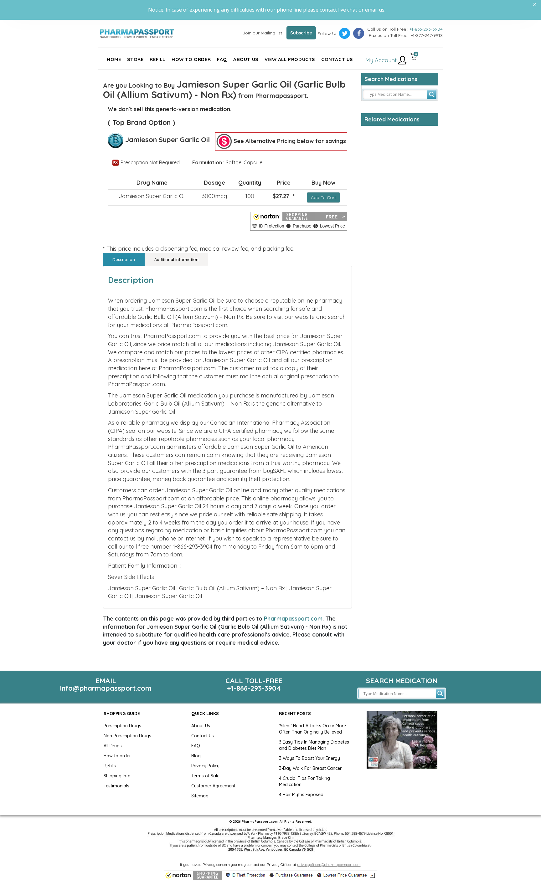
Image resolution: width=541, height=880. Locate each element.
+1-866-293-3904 (426, 29)
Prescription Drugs (122, 726)
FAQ (195, 746)
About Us (200, 726)
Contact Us (202, 736)
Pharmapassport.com (293, 618)
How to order (117, 756)
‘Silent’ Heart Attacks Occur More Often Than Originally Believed (312, 729)
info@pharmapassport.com (106, 688)
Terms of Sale (205, 776)
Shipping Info (117, 776)
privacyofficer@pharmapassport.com (329, 864)
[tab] (124, 259)
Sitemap (200, 796)
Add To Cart (323, 197)
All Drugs (113, 746)
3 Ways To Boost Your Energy (309, 758)
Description (123, 259)
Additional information (176, 259)
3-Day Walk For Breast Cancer (310, 768)
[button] (298, 221)
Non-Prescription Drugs (127, 736)
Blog (196, 756)
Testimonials (116, 786)
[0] (413, 57)
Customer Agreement (213, 786)
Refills (110, 766)
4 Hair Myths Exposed (301, 794)
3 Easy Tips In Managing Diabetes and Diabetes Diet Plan (314, 745)
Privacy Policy (205, 766)
